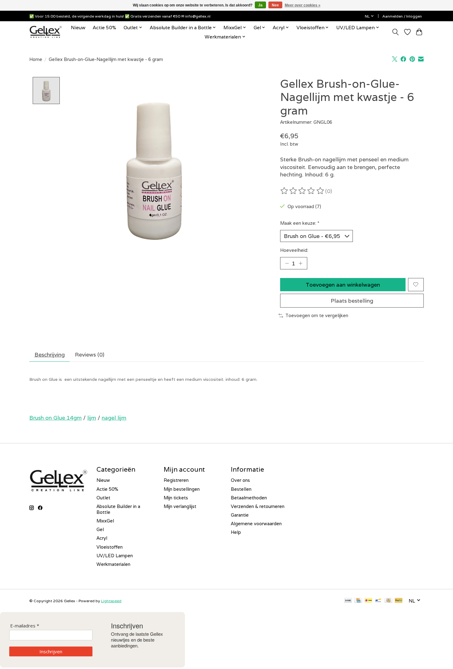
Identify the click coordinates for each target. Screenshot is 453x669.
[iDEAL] (368, 601)
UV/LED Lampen (114, 555)
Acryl (101, 538)
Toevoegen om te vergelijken (316, 315)
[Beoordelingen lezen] (302, 191)
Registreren (176, 480)
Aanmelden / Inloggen (402, 16)
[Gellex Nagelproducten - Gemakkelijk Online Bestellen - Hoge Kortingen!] (45, 31)
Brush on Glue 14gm (55, 417)
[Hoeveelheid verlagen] (287, 263)
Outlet (103, 498)
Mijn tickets (176, 498)
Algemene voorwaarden (256, 523)
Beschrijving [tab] (50, 354)
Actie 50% (104, 27)
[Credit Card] (358, 601)
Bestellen (241, 489)
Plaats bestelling (352, 300)
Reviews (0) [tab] (89, 354)
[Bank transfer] (348, 601)
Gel (100, 529)
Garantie (240, 515)
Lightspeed (111, 600)
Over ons (240, 480)
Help (236, 532)
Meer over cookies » (302, 5)
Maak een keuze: (299, 223)
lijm (91, 417)
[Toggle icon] (395, 32)
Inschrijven (50, 651)
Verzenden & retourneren (257, 506)
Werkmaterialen (113, 564)
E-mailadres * (24, 626)
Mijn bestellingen (182, 489)
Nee (275, 5)
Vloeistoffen (109, 547)
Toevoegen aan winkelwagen (343, 284)
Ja (260, 5)
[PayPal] (399, 601)
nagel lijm (114, 417)
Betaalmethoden (249, 498)
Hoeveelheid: (294, 250)
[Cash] (388, 601)
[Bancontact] (378, 601)
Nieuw (78, 27)
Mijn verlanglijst (180, 506)
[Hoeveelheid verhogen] (300, 263)
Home (35, 59)
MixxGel (105, 521)
